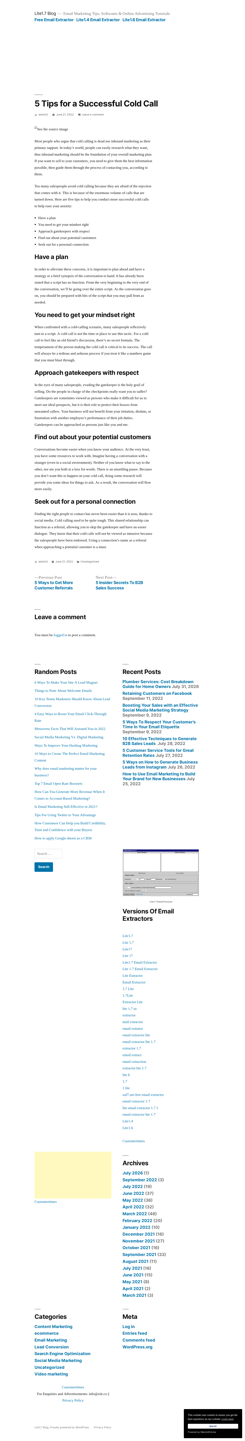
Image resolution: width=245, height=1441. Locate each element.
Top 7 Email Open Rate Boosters (58, 783)
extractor (129, 1015)
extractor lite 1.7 (134, 1068)
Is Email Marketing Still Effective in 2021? (65, 806)
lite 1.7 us (129, 1008)
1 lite (126, 1088)
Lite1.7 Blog (45, 13)
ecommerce (46, 1333)
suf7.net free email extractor (143, 1094)
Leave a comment (93, 114)
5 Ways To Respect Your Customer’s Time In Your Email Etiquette (159, 724)
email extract (132, 1055)
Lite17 (127, 949)
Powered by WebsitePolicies (202, 1432)
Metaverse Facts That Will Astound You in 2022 (69, 728)
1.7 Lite (128, 988)
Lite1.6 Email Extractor (144, 19)
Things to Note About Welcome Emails (63, 690)
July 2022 (132, 1186)
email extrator (132, 1028)
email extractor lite (136, 1035)
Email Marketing (50, 1340)
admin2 (43, 114)
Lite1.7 (127, 935)
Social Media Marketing (58, 1360)
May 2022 (132, 1200)
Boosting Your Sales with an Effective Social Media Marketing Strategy (160, 708)
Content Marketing (53, 1326)
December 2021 (138, 1234)
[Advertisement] (122, 47)
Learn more (228, 1419)
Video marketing (51, 1373)
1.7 (124, 1081)
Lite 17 (127, 955)
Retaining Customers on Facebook (157, 693)
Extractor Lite (132, 1002)
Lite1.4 (127, 1121)
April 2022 (133, 1206)
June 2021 (133, 1274)
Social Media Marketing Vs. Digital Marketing (68, 737)
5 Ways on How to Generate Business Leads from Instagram (160, 765)
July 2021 (132, 1268)
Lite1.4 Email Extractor (98, 19)
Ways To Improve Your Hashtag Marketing (66, 745)
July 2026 (132, 1172)
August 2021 (135, 1261)
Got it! (213, 1426)
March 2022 (134, 1213)
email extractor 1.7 (136, 1101)
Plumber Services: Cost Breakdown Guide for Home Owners (158, 684)
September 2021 (139, 1254)
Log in (128, 1326)
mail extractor (132, 1022)
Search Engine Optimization (62, 1353)
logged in (60, 635)
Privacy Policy (73, 1400)
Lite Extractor (132, 975)
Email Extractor (134, 982)
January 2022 (136, 1227)
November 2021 (138, 1240)
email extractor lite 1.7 (139, 1041)
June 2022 (133, 1193)
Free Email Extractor (54, 19)
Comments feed (138, 1340)
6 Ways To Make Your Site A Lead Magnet (66, 682)
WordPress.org (137, 1346)
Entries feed (134, 1333)
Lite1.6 (127, 1127)
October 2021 (136, 1247)
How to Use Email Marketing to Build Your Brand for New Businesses (158, 776)
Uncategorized (89, 561)
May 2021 (132, 1281)
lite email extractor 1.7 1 (140, 1108)
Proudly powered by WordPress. (70, 1427)
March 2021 (134, 1295)
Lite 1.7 (128, 942)
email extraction (134, 1061)
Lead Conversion (51, 1346)
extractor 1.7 (131, 1048)
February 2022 (137, 1220)
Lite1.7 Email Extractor (139, 962)
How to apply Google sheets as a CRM (63, 838)
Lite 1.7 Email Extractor (140, 969)
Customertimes (133, 1141)
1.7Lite (127, 995)
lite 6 (126, 1075)
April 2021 (133, 1288)
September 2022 (139, 1179)
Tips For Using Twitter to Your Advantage (65, 815)
